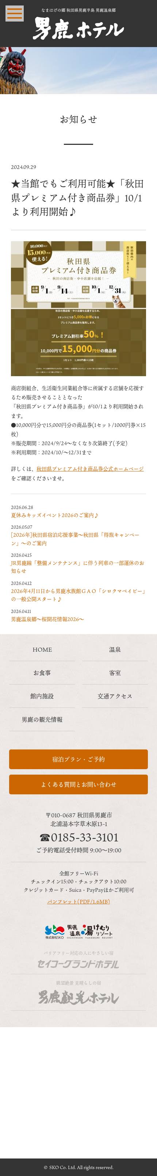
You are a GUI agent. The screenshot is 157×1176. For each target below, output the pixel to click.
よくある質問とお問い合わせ (78, 784)
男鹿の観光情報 (42, 719)
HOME (42, 649)
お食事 (42, 672)
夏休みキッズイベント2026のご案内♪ (55, 515)
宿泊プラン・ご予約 (78, 759)
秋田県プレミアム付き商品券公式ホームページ (90, 469)
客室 (115, 672)
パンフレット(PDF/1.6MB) (78, 901)
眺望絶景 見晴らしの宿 (78, 983)
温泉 (115, 649)
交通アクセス (115, 696)
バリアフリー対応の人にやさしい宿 (78, 953)
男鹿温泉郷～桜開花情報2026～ (47, 619)
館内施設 (42, 696)
